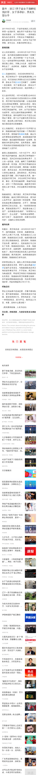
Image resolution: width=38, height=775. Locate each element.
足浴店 (18, 82)
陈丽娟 (22, 134)
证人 (4, 74)
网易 (3, 2)
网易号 (9, 2)
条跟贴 (18, 357)
